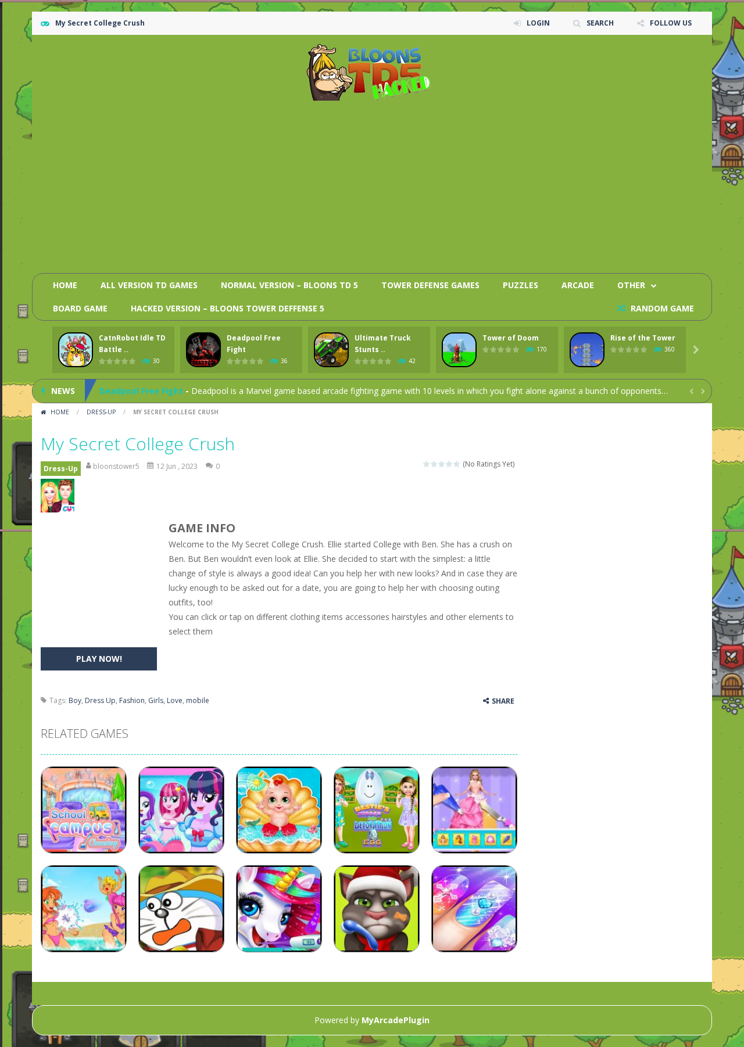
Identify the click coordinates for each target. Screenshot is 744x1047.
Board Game (80, 308)
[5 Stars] (457, 464)
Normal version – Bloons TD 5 (289, 285)
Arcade (577, 285)
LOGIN (538, 23)
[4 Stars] (449, 464)
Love (175, 700)
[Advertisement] (491, 183)
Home (65, 285)
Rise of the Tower (642, 338)
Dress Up (100, 700)
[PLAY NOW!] (75, 350)
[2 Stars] (434, 464)
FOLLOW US (671, 23)
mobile (197, 700)
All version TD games (149, 285)
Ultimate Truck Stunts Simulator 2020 (178, 395)
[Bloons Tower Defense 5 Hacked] (372, 71)
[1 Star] (427, 464)
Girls (155, 700)
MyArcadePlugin (396, 1020)
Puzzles (520, 285)
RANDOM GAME (661, 308)
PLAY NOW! (99, 658)
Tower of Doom (510, 338)
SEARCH (600, 23)
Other (631, 285)
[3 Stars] (442, 464)
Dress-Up (101, 412)
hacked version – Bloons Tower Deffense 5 (227, 308)
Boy (75, 700)
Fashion (132, 700)
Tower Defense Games (430, 285)
